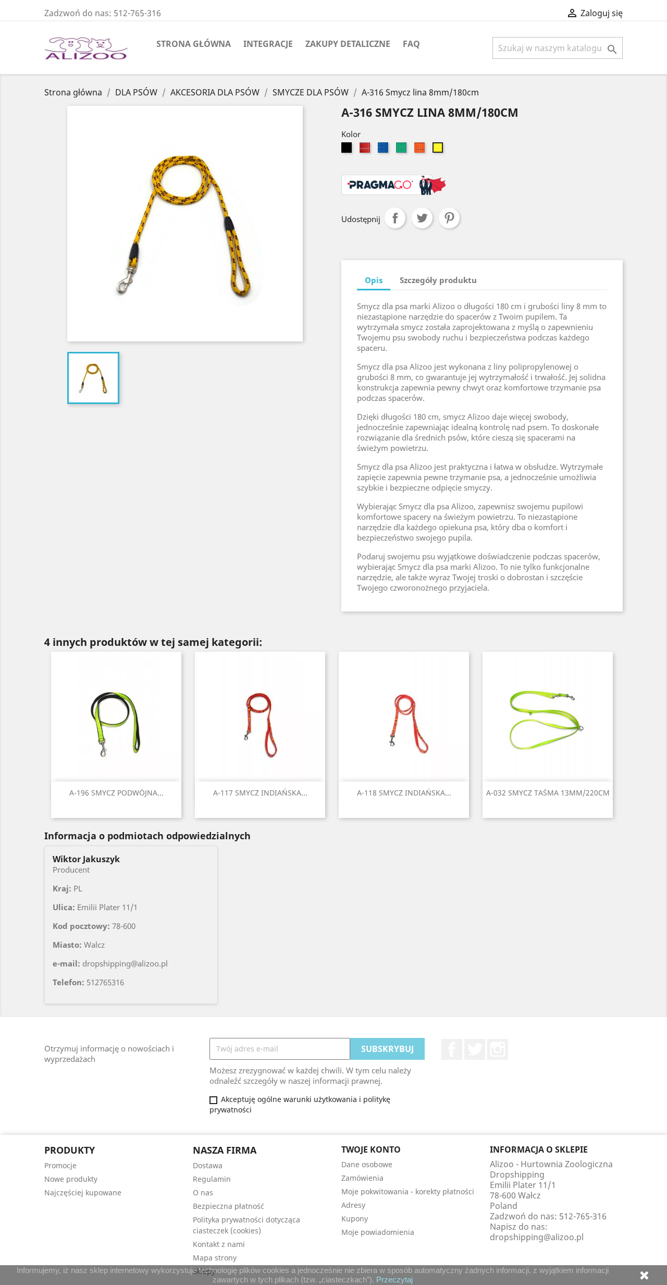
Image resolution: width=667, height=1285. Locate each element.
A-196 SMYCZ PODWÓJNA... (116, 793)
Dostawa (208, 1165)
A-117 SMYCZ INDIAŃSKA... (260, 793)
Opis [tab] (373, 280)
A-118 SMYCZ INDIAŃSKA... (404, 793)
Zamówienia (362, 1178)
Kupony (354, 1218)
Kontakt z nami (219, 1244)
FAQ (411, 44)
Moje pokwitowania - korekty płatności (407, 1191)
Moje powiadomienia (377, 1232)
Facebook (451, 1049)
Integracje (268, 44)
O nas (203, 1192)
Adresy (353, 1205)
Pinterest (449, 217)
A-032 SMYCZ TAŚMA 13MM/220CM (548, 793)
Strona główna (193, 44)
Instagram (497, 1049)
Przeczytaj (394, 1279)
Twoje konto (371, 1149)
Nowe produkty (70, 1179)
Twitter (474, 1049)
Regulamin (212, 1179)
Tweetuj (422, 217)
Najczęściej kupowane (82, 1192)
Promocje (60, 1165)
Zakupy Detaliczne (347, 44)
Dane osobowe (366, 1164)
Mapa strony (215, 1258)
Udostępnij (395, 217)
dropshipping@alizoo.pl (537, 1237)
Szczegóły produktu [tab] (438, 280)
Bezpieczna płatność (228, 1206)
